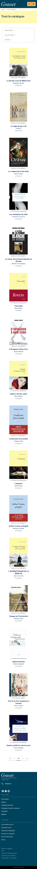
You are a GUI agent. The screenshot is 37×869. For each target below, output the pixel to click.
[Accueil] (8, 4)
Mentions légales (6, 848)
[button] (10, 30)
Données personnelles (8, 855)
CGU (2, 851)
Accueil (3, 9)
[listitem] (2, 791)
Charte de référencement (9, 853)
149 (18, 758)
